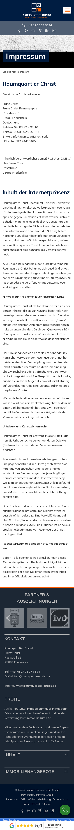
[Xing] (40, 31)
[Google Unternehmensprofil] (26, 31)
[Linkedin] (47, 31)
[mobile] (67, 10)
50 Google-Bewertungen (54, 827)
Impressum (12, 799)
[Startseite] (37, 10)
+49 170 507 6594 (39, 25)
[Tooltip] (69, 820)
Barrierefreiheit (31, 804)
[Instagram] (54, 31)
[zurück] (8, 618)
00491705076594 (65, 810)
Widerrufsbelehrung (39, 799)
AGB (23, 799)
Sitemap (46, 804)
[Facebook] (19, 31)
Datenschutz (60, 799)
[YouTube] (33, 31)
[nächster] (65, 618)
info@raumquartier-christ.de (32, 676)
